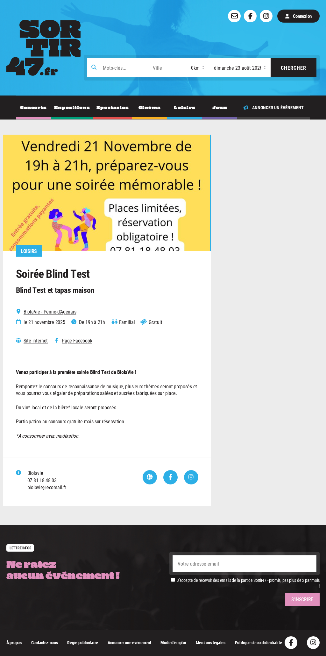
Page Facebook (77, 340)
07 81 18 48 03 (42, 480)
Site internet (36, 340)
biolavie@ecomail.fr (46, 487)
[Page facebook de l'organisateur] (170, 477)
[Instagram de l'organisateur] (191, 477)
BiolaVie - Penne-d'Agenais (50, 311)
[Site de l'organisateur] (150, 477)
